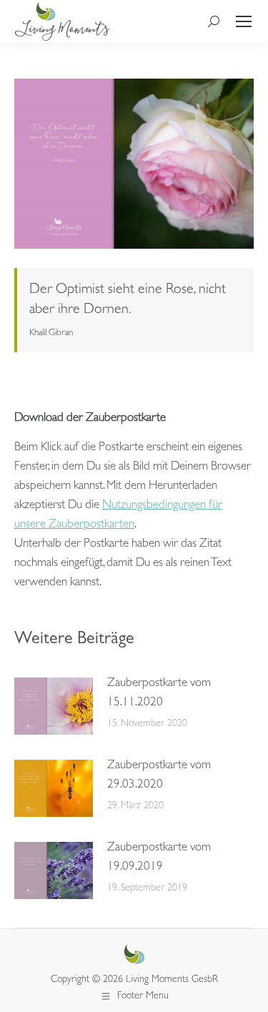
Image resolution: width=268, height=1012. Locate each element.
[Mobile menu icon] (244, 21)
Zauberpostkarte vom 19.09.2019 (159, 857)
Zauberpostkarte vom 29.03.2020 (159, 775)
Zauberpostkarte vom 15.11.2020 (159, 693)
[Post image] (53, 706)
